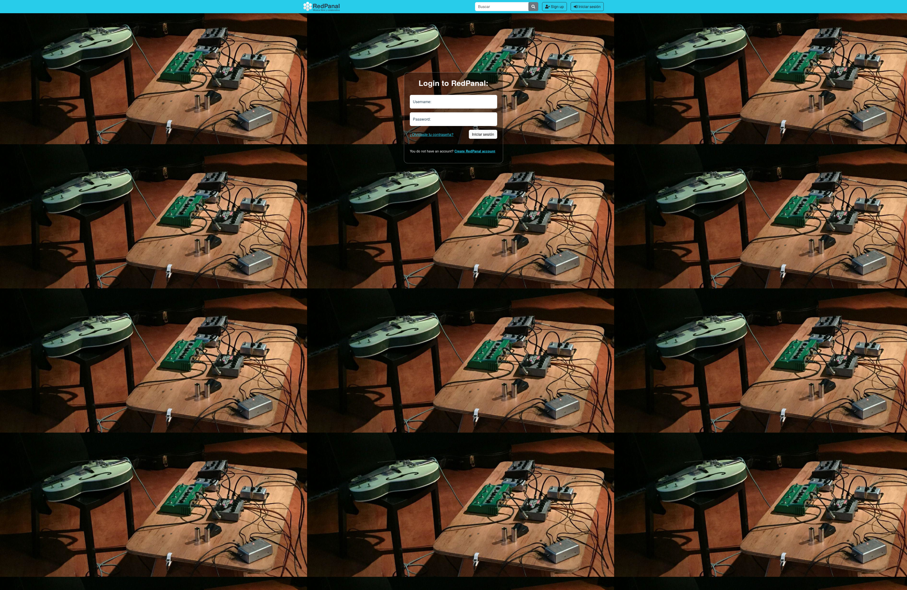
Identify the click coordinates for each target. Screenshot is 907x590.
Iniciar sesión (589, 6)
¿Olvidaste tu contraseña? (432, 134)
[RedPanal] (321, 6)
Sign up (557, 6)
